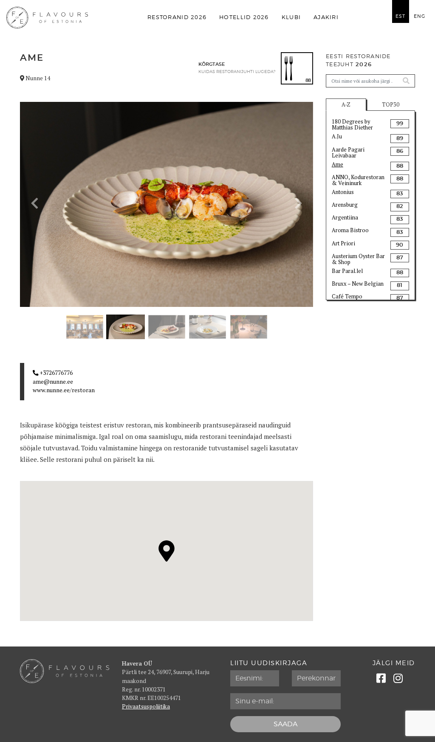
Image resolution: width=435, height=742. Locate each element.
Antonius (343, 192)
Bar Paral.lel (347, 271)
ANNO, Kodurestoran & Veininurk (358, 180)
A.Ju (337, 136)
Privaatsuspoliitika (146, 706)
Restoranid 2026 (176, 17)
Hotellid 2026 (244, 17)
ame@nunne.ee (53, 381)
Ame (337, 164)
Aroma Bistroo (350, 230)
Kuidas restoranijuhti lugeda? (236, 72)
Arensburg (345, 204)
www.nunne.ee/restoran (64, 390)
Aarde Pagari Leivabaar (348, 152)
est (400, 16)
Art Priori (343, 243)
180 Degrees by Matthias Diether (352, 124)
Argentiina (345, 217)
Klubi (291, 17)
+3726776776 (56, 373)
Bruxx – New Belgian (358, 283)
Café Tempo (347, 296)
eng (419, 16)
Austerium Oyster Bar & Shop (358, 259)
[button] (34, 203)
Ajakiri (326, 17)
